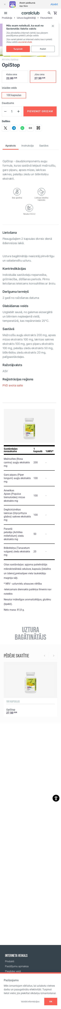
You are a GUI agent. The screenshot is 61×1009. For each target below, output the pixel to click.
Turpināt (18, 49)
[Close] (5, 4)
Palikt (43, 49)
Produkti (9, 961)
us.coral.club (25, 42)
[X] (5, 128)
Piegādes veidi (13, 971)
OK (50, 1001)
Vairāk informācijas (30, 1001)
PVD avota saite (13, 385)
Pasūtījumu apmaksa (17, 966)
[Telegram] (14, 128)
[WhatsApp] (22, 128)
